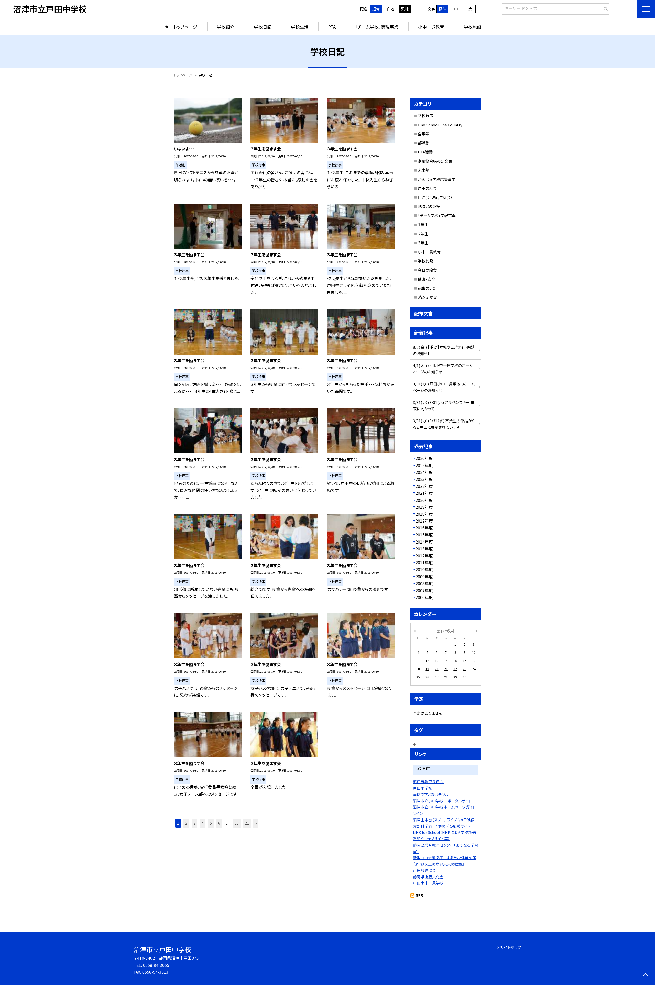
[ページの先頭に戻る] (645, 975)
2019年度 (424, 507)
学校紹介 (225, 27)
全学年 (423, 133)
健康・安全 (426, 279)
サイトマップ (510, 947)
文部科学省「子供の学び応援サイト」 (443, 826)
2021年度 (424, 493)
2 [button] (186, 823)
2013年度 (424, 549)
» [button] (256, 823)
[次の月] (476, 630)
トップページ (185, 27)
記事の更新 (427, 288)
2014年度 (424, 542)
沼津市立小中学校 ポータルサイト (442, 800)
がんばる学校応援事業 (436, 179)
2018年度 (424, 514)
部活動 (423, 143)
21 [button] (247, 823)
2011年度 (424, 562)
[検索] (604, 8)
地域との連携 (429, 206)
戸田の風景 (427, 188)
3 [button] (194, 823)
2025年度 (424, 465)
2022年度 (424, 486)
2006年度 (424, 597)
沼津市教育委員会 (428, 781)
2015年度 (424, 535)
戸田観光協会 (424, 870)
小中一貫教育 (431, 27)
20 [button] (237, 823)
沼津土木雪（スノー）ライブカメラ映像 (444, 819)
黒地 (405, 9)
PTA (332, 27)
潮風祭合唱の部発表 (435, 161)
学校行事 (425, 115)
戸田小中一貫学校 (428, 883)
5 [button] (211, 823)
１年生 (423, 224)
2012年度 (424, 555)
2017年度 (424, 521)
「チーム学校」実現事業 (376, 27)
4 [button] (203, 823)
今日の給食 (427, 270)
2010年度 (424, 569)
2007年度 (424, 590)
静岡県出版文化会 (428, 876)
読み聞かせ (427, 297)
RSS (419, 895)
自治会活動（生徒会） (435, 197)
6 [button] (219, 823)
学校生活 (300, 27)
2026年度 (424, 458)
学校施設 (472, 27)
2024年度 (424, 472)
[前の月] (415, 630)
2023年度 (424, 479)
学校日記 (262, 27)
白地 (390, 9)
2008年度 (424, 583)
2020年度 (424, 500)
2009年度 (424, 576)
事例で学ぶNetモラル (431, 794)
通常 (376, 9)
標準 (442, 9)
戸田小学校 (422, 788)
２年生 (423, 233)
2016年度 (424, 528)
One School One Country (440, 124)
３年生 (423, 242)
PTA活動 (425, 151)
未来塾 (423, 170)
